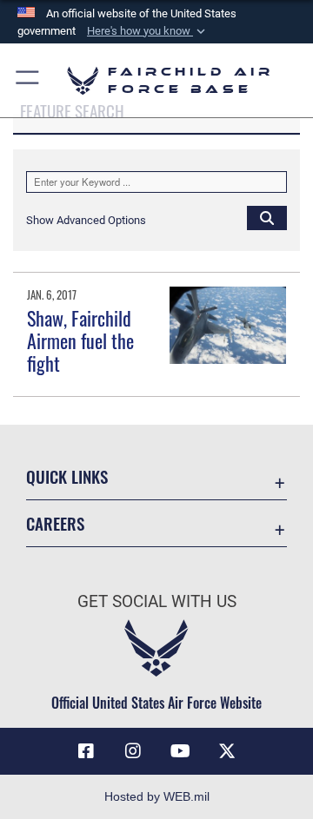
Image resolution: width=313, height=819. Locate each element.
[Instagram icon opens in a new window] (133, 751)
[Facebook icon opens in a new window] (86, 751)
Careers (55, 523)
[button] (148, 31)
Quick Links (67, 476)
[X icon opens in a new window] (227, 751)
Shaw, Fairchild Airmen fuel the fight (80, 341)
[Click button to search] (267, 217)
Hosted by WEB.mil (157, 796)
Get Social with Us (156, 601)
